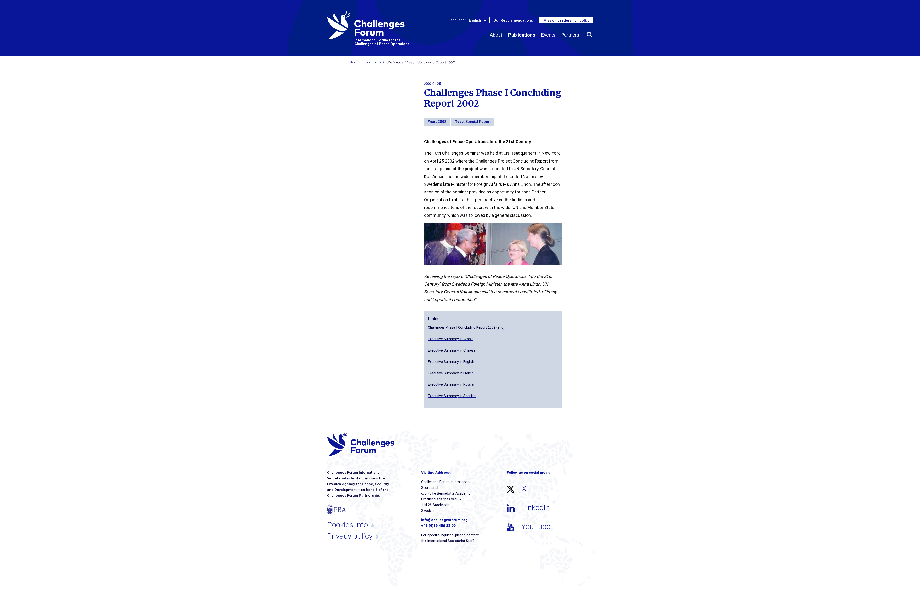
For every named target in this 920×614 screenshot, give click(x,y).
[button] (590, 35)
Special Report (478, 121)
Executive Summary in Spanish (452, 396)
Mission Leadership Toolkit (566, 20)
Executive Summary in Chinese (452, 351)
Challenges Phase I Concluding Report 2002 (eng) (466, 328)
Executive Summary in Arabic (450, 339)
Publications (521, 35)
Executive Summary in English (451, 362)
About (496, 35)
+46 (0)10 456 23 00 (438, 526)
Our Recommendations (513, 20)
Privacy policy (350, 536)
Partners (570, 35)
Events (548, 35)
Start (352, 62)
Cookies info (347, 524)
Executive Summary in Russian (451, 385)
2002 (442, 121)
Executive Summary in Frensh (451, 373)
